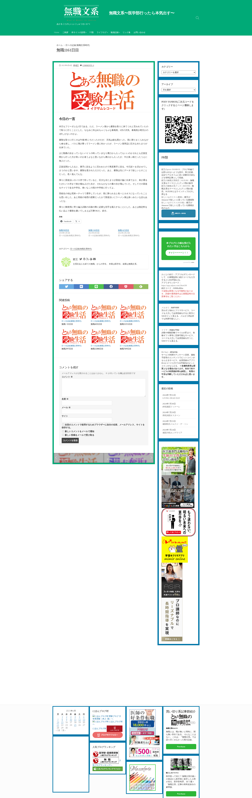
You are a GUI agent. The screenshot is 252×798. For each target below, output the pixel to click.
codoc (192, 262)
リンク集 (126, 32)
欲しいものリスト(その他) (172, 203)
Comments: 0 (88, 65)
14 (58, 722)
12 (79, 719)
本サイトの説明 (78, 32)
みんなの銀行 (167, 274)
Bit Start (164, 352)
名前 (65, 399)
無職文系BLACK (172, 728)
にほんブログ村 (99, 728)
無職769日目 (125, 348)
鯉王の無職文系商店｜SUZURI (174, 180)
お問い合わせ (139, 32)
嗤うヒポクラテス (172, 773)
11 (75, 719)
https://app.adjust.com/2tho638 (174, 285)
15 (62, 722)
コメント (67, 377)
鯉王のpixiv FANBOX (170, 169)
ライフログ (102, 32)
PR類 (91, 32)
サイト (65, 416)
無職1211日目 (126, 324)
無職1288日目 (97, 348)
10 (71, 719)
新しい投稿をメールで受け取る (79, 435)
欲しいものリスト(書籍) (171, 197)
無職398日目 (64, 230)
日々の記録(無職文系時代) (77, 45)
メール (66, 407)
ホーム (59, 45)
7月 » (63, 730)
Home (56, 32)
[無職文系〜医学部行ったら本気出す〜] (81, 13)
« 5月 (58, 730)
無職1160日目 (93, 230)
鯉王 (77, 65)
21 (58, 725)
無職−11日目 (67, 324)
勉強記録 (115, 32)
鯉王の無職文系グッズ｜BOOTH (175, 186)
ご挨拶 (65, 32)
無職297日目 (67, 348)
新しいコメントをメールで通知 (79, 431)
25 (75, 725)
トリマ (164, 330)
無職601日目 (96, 324)
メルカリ (165, 308)
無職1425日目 (123, 230)
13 (84, 719)
